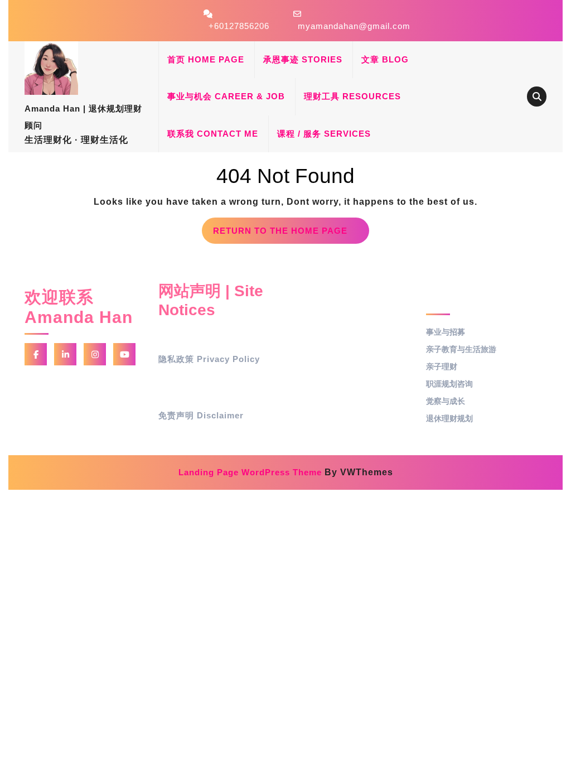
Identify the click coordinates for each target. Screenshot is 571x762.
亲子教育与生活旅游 (461, 349)
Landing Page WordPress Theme (250, 472)
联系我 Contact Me (212, 133)
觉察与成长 (445, 401)
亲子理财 (441, 366)
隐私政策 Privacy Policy (209, 359)
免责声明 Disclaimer (201, 415)
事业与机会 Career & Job (226, 96)
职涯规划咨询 (449, 383)
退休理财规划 (449, 418)
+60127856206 (239, 26)
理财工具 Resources (352, 96)
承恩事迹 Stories (302, 59)
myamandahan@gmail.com (354, 26)
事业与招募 (445, 331)
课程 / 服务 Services (324, 133)
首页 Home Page (205, 59)
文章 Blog (385, 59)
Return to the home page (291, 234)
